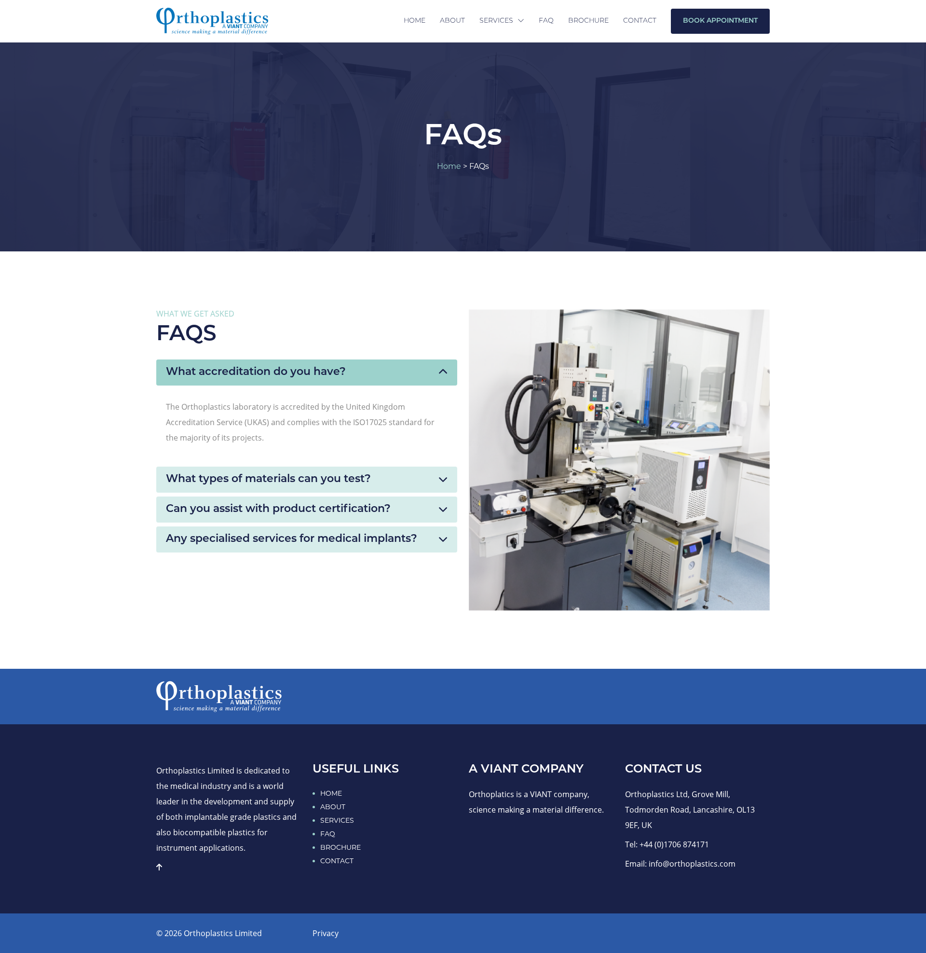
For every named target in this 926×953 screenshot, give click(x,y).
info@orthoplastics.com (692, 863)
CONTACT (337, 860)
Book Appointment (720, 21)
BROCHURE (340, 847)
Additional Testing (516, 97)
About (452, 21)
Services (497, 21)
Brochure (588, 21)
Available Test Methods (525, 72)
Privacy (326, 933)
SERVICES (337, 820)
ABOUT (332, 806)
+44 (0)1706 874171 (674, 844)
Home (414, 21)
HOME (331, 793)
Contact (639, 21)
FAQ (546, 21)
